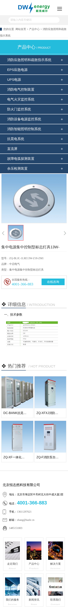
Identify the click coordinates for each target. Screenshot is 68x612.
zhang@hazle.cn (25, 520)
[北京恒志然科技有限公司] (34, 8)
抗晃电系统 (15, 139)
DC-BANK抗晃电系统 (17, 413)
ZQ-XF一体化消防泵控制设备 (23, 457)
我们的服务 (12, 601)
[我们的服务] (12, 586)
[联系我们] (55, 586)
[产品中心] (34, 550)
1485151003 (15, 528)
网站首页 (20, 29)
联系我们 (55, 601)
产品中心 (34, 29)
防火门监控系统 (19, 109)
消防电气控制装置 (20, 89)
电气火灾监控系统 (20, 99)
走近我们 (12, 565)
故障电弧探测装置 (20, 159)
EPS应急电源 (17, 70)
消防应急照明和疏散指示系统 (29, 60)
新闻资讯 (34, 601)
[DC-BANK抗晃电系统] (17, 392)
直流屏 (12, 149)
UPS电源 (14, 80)
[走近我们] (12, 550)
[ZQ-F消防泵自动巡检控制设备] (50, 437)
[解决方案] (55, 550)
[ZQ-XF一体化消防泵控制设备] (17, 437)
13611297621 (24, 511)
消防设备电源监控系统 (24, 119)
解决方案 (55, 565)
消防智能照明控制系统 (24, 129)
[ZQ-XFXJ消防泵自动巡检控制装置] (50, 392)
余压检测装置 (17, 168)
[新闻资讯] (34, 586)
